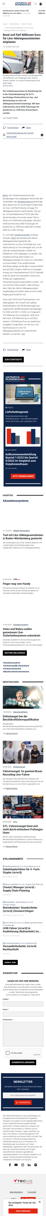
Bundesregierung (25, 201)
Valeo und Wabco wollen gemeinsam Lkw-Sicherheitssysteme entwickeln (21, 632)
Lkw (32, 208)
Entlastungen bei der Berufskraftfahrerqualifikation (21, 718)
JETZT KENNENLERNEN (22, 476)
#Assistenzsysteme (15, 501)
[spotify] (35, 1165)
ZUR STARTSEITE (13, 359)
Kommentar (7, 1020)
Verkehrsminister (22, 235)
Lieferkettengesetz (16, 411)
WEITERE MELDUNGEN (15, 653)
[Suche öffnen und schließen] (35, 4)
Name (5, 1009)
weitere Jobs (10, 962)
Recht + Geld (26, 24)
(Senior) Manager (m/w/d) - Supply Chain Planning (19, 889)
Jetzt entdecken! (23, 1211)
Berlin (5, 195)
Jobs (13, 1198)
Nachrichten (14, 24)
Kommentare (12, 127)
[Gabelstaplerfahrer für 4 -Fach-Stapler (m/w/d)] (21, 866)
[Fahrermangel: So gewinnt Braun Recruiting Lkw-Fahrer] (23, 752)
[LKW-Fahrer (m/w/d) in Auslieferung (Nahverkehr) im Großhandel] (23, 924)
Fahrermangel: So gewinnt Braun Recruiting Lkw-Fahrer (22, 773)
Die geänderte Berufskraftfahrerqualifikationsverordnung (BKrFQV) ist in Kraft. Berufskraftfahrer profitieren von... (23, 726)
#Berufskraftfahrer (20, 712)
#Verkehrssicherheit (12, 668)
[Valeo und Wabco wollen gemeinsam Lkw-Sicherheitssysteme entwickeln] (23, 609)
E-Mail (5, 999)
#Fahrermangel (19, 767)
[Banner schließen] (39, 1202)
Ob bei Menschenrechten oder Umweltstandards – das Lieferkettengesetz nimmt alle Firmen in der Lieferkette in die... (21, 418)
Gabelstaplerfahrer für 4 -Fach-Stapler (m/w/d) (21, 871)
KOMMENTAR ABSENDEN (23, 1062)
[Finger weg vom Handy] (23, 564)
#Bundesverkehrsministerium (16, 671)
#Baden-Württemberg (21, 531)
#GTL (15, 822)
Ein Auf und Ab (11, 468)
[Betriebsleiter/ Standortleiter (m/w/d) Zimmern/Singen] (23, 903)
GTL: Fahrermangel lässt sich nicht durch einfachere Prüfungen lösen (23, 829)
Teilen (28, 127)
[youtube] (16, 1165)
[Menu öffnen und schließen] (4, 4)
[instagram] (22, 1165)
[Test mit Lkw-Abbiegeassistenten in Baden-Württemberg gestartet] (23, 515)
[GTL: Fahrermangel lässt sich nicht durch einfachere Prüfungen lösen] (23, 807)
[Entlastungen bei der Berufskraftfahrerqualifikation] (23, 697)
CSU (13, 238)
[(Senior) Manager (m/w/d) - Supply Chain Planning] (23, 884)
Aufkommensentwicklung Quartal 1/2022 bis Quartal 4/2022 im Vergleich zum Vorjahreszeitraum (21, 459)
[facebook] (10, 1165)
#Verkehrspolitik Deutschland (16, 666)
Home (5, 24)
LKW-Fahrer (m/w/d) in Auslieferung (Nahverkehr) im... (22, 930)
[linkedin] (29, 1165)
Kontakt (32, 1192)
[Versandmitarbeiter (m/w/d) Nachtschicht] (20, 943)
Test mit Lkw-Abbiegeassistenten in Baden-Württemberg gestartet (23, 537)
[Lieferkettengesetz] (23, 394)
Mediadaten (16, 1192)
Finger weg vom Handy (16, 583)
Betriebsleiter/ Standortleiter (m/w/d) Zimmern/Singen (20, 909)
